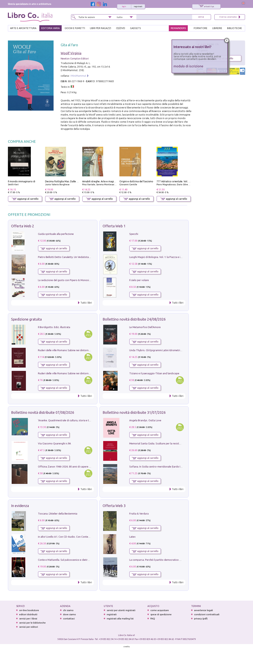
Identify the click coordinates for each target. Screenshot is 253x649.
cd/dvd (120, 28)
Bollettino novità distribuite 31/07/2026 (134, 412)
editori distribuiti (28, 614)
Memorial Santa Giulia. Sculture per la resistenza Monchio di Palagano (169, 443)
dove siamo (69, 614)
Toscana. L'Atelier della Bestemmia (57, 513)
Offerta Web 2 (22, 226)
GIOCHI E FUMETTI (75, 28)
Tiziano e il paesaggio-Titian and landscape (154, 373)
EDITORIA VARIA (50, 28)
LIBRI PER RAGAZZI (100, 28)
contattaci (69, 618)
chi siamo (68, 610)
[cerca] (201, 17)
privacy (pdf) (201, 618)
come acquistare (159, 610)
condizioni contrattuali (206, 614)
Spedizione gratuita (26, 319)
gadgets (135, 28)
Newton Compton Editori (75, 58)
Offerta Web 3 (114, 506)
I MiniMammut (78, 75)
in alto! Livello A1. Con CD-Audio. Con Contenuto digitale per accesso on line (81, 536)
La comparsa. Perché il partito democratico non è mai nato (162, 559)
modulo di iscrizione (188, 66)
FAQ (152, 618)
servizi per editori (28, 626)
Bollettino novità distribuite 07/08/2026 (42, 412)
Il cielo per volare (139, 280)
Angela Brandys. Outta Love (145, 420)
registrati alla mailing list (120, 618)
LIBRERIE (217, 28)
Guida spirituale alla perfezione (56, 233)
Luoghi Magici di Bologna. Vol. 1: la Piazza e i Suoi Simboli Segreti (166, 257)
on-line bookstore (29, 610)
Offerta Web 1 (114, 226)
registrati (138, 7)
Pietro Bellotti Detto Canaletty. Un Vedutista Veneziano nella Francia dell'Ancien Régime (88, 257)
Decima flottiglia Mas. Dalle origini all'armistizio (72, 181)
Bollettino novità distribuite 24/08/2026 (134, 319)
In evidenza (20, 506)
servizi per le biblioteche (32, 622)
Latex (132, 536)
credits (127, 646)
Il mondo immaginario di (21, 181)
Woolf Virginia (71, 53)
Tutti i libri (86, 302)
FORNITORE (200, 28)
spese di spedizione (161, 614)
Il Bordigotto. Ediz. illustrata (54, 327)
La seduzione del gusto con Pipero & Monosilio (65, 280)
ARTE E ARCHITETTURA (23, 28)
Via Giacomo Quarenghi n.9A (54, 443)
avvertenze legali (203, 610)
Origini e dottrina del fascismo (136, 181)
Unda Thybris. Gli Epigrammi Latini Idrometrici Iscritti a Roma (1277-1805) (171, 350)
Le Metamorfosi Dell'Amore (145, 327)
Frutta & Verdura (139, 513)
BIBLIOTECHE (234, 28)
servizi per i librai (28, 618)
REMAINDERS (178, 28)
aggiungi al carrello (28, 199)
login (124, 7)
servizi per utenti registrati (121, 610)
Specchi (133, 233)
